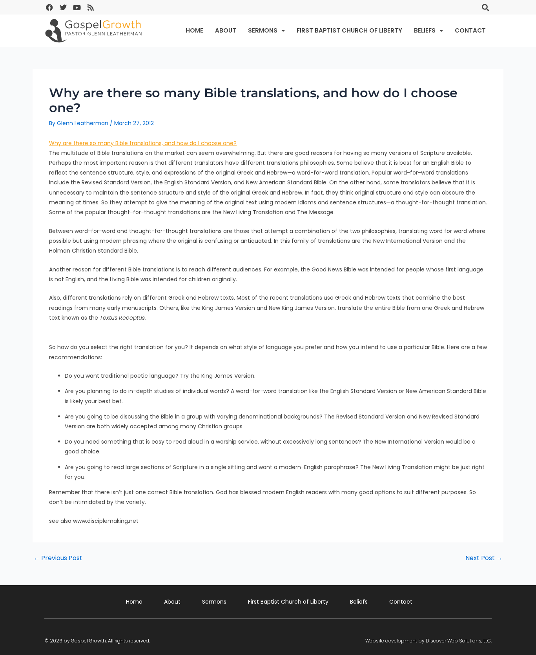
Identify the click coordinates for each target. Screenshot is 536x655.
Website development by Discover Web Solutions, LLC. (428, 640)
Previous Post (57, 558)
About (225, 30)
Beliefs (425, 30)
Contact (470, 30)
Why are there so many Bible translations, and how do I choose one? (143, 143)
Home (194, 30)
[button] (485, 7)
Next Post (484, 558)
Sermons (262, 30)
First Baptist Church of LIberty (349, 30)
